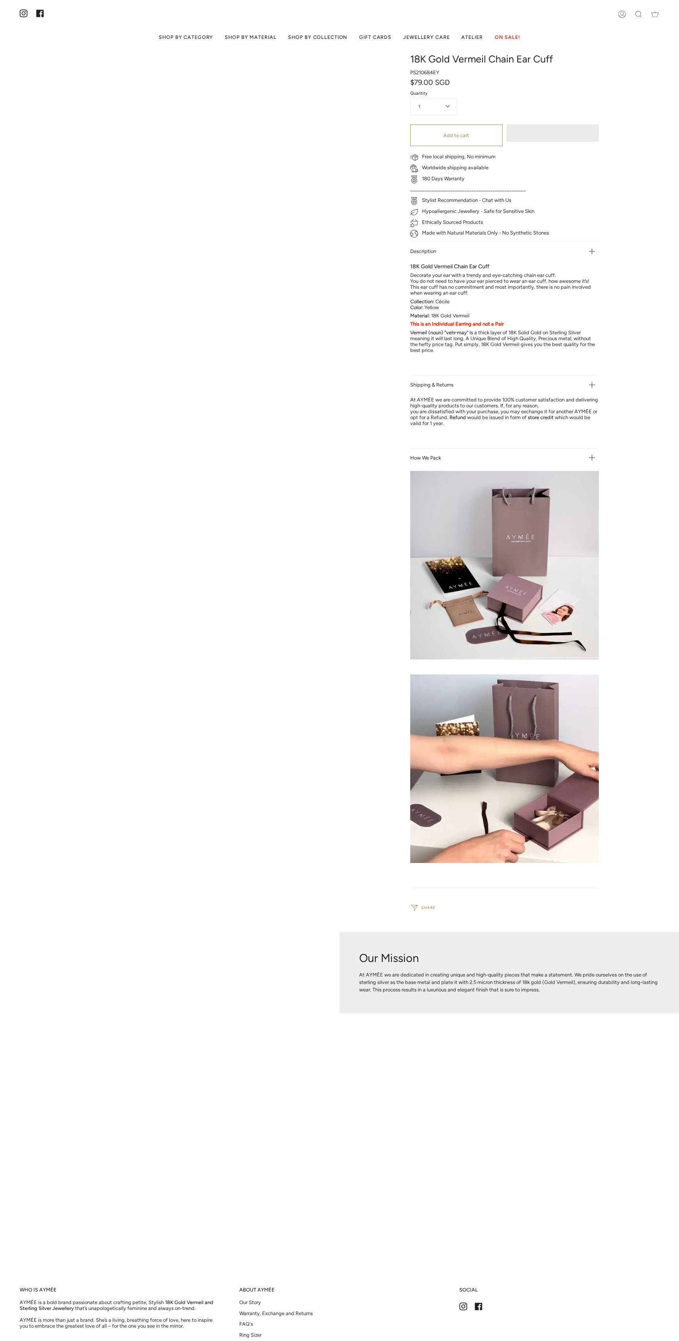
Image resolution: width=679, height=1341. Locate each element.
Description (423, 251)
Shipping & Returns (431, 385)
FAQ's (246, 1324)
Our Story (250, 1302)
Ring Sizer (250, 1335)
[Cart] (655, 14)
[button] (552, 133)
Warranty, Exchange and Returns (276, 1313)
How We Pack (425, 458)
